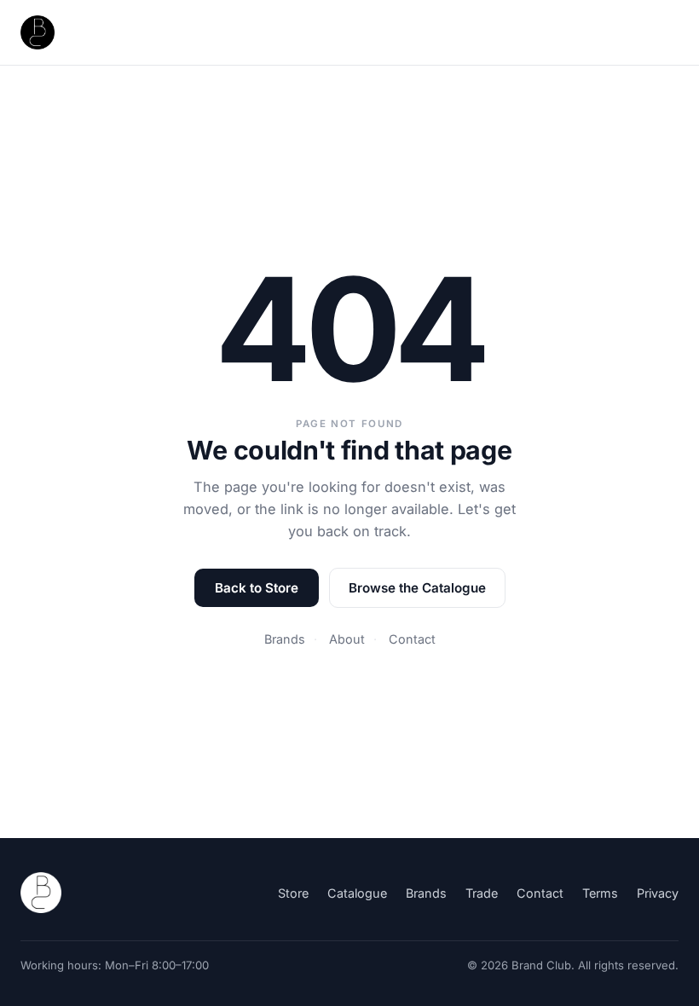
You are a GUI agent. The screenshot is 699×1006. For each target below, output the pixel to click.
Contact (412, 639)
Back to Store (256, 588)
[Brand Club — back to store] (37, 32)
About (347, 639)
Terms (600, 893)
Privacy (658, 893)
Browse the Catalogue (417, 588)
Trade (481, 893)
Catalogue (357, 893)
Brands (284, 639)
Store (293, 893)
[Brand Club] (40, 892)
